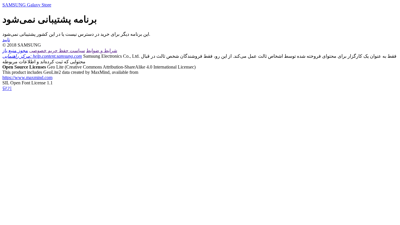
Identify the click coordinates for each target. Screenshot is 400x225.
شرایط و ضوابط (101, 50)
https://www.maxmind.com (27, 77)
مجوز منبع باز (15, 50)
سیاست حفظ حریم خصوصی (57, 50)
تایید (6, 39)
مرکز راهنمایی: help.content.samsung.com (42, 56)
